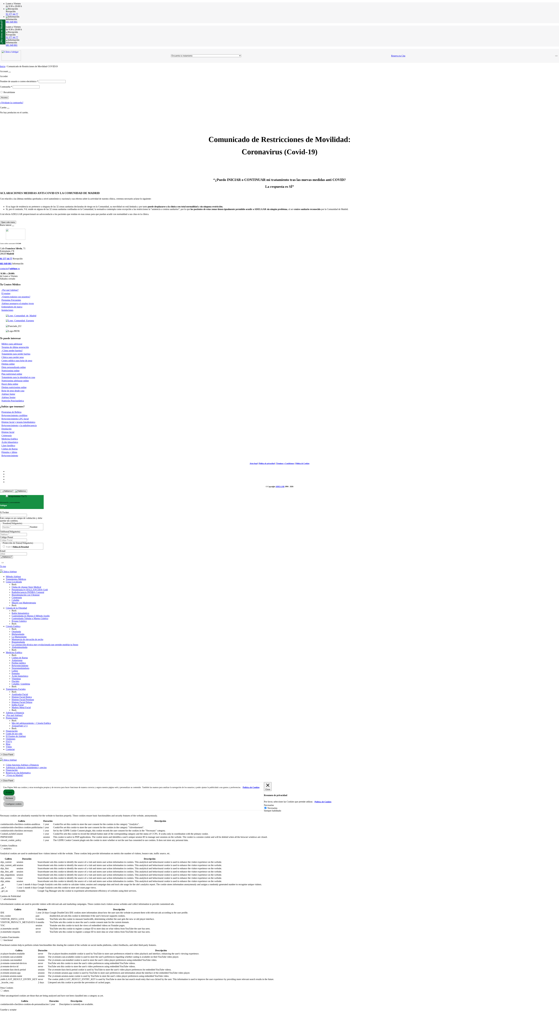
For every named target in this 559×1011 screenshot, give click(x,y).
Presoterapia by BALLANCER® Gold (30, 589)
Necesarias (272, 808)
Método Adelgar (13, 576)
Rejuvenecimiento (9, 455)
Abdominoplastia (19, 647)
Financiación (12, 731)
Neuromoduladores (20, 668)
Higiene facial (7, 432)
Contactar (10, 749)
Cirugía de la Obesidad (16, 608)
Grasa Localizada (14, 582)
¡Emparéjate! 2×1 (20, 726)
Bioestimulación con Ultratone (26, 595)
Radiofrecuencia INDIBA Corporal (28, 592)
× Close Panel (7, 754)
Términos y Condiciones (285, 463)
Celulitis (15, 600)
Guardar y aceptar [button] (8, 1009)
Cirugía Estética (13, 626)
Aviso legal (254, 463)
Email (2, 551)
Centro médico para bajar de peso (16, 360)
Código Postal (6, 537)
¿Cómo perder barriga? (12, 350)
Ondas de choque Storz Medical (26, 587)
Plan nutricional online (11, 374)
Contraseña (6, 87)
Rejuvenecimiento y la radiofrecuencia (19, 425)
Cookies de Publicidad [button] (10, 896)
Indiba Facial (18, 705)
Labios (15, 671)
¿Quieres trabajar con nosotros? (15, 297)
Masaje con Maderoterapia (24, 602)
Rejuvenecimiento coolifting (14, 415)
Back (14, 584)
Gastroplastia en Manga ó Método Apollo (31, 616)
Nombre (33, 527)
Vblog (9, 746)
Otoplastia (16, 631)
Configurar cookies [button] (13, 804)
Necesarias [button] (269, 805)
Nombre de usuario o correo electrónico (19, 81)
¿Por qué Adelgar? (9, 290)
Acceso (4, 97)
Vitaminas (16, 678)
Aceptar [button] (9, 792)
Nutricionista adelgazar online (15, 380)
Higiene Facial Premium (23, 699)
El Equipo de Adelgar (16, 736)
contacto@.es (10, 268)
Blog (8, 744)
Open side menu (8, 222)
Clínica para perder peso (12, 357)
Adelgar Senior (8, 397)
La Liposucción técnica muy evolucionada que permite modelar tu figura (45, 644)
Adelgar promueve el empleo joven (17, 303)
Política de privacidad (267, 463)
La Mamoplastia (19, 637)
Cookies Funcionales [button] (9, 937)
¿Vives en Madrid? (14, 775)
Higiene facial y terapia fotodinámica (18, 422)
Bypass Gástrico (19, 621)
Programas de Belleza (11, 412)
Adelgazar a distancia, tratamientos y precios (26, 767)
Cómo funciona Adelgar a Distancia (22, 765)
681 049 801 (11, 22)
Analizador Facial (20, 694)
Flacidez (15, 681)
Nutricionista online (10, 370)
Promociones (12, 718)
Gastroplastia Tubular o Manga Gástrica (30, 618)
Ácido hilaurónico (9, 442)
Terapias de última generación (15, 347)
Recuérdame (9, 92)
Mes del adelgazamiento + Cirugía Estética (31, 723)
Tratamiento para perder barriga (15, 354)
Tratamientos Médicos (16, 579)
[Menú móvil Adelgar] (556, 55)
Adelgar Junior (8, 394)
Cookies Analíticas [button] (8, 845)
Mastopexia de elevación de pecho (27, 639)
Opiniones (10, 739)
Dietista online (8, 364)
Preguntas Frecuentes (11, 300)
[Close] (9, 72)
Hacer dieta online (9, 384)
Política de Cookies (302, 463)
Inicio (2, 66)
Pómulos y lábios (9, 452)
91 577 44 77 (12, 14)
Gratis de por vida (14, 733)
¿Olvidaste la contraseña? (11, 102)
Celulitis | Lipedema (21, 684)
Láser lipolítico (8, 445)
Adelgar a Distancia (15, 712)
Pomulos (16, 673)
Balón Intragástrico (20, 613)
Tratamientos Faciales (16, 689)
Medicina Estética (9, 439)
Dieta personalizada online (13, 367)
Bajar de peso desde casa (12, 390)
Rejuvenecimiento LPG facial (15, 419)
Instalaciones (7, 310)
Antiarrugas (17, 660)
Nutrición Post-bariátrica (12, 400)
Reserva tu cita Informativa (18, 772)
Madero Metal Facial (21, 707)
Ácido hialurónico (20, 676)
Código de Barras (9, 449)
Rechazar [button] (9, 798)
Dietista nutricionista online (13, 387)
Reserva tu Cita (398, 56)
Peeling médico (19, 663)
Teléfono (10, 531)
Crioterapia (6, 435)
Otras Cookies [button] (6, 988)
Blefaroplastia (18, 634)
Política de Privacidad (21, 547)
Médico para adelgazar (11, 344)
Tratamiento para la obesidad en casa (18, 377)
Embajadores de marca (11, 307)
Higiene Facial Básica (22, 697)
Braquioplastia (18, 642)
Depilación (6, 429)
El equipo (5, 293)
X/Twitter (4, 512)
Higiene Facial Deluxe (22, 702)
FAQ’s (9, 741)
